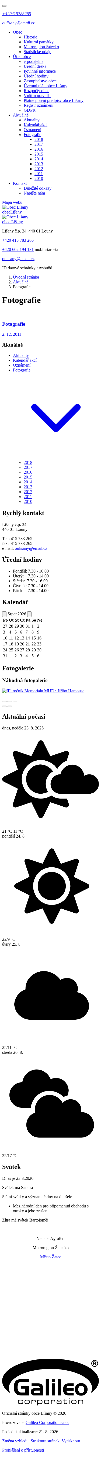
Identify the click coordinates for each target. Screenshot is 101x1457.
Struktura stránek (45, 1441)
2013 (38, 163)
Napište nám (34, 193)
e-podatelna (33, 61)
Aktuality (32, 120)
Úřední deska (35, 66)
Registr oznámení (38, 105)
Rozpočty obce (36, 90)
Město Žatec (50, 1257)
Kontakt (20, 183)
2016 (38, 149)
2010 (38, 178)
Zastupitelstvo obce (40, 81)
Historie (30, 37)
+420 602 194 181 (18, 249)
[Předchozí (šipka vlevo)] (4, 706)
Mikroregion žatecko (41, 46)
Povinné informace (40, 71)
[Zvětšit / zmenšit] (15, 701)
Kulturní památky (39, 42)
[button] (56, 457)
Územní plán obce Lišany (45, 85)
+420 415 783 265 (18, 240)
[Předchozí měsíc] (4, 614)
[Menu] (4, 6)
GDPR (30, 110)
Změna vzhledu (15, 1441)
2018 (38, 139)
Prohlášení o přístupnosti (23, 1450)
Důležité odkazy (37, 188)
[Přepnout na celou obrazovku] (10, 701)
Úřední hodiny (36, 76)
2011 (38, 173)
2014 (38, 159)
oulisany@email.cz (18, 258)
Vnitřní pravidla (37, 95)
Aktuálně (21, 115)
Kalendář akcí (35, 124)
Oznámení (32, 129)
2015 (38, 154)
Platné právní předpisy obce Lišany (53, 100)
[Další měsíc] (29, 614)
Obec (17, 32)
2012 (38, 168)
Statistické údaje (37, 51)
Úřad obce (22, 56)
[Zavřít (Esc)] (4, 701)
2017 (38, 144)
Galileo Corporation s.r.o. (47, 1422)
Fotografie (32, 134)
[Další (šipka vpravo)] (10, 706)
